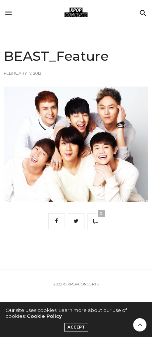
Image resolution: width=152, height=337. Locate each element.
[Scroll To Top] (139, 324)
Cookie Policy (44, 316)
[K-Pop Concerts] (76, 13)
